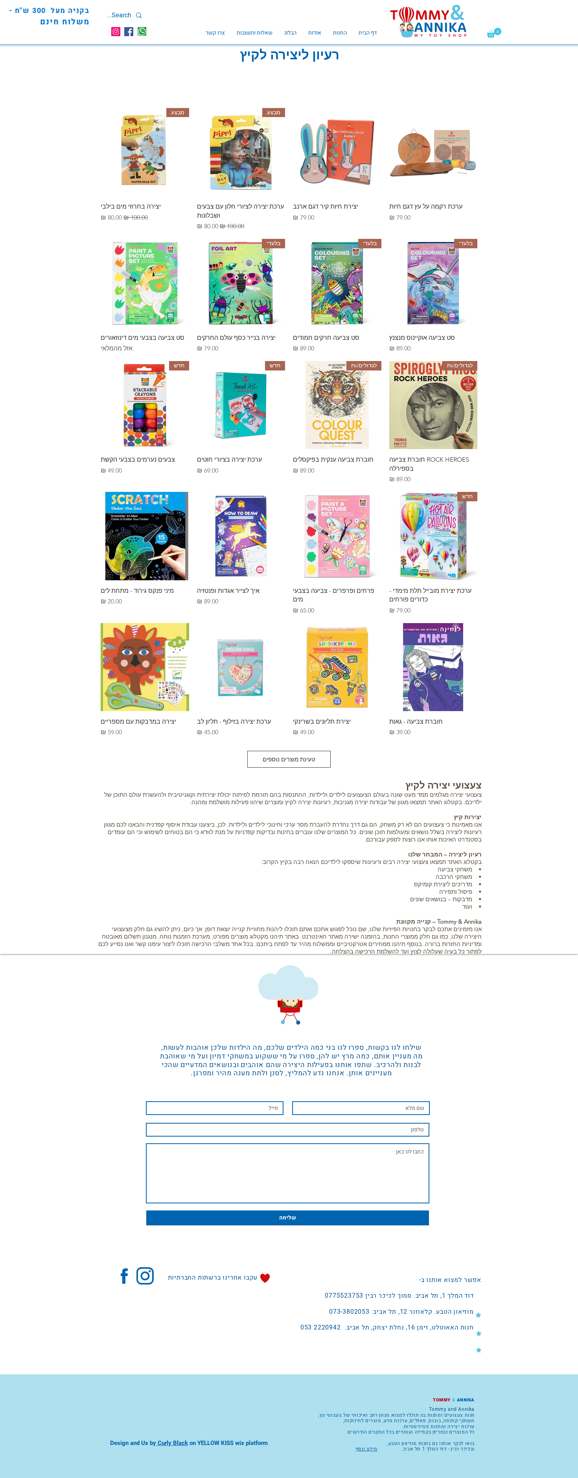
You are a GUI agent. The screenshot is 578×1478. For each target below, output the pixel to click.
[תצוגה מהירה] (433, 152)
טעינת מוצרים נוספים (289, 759)
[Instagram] (115, 31)
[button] (494, 33)
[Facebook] (128, 31)
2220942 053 (320, 1327)
